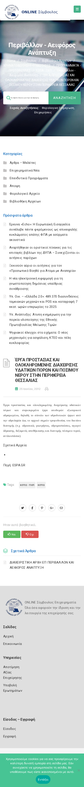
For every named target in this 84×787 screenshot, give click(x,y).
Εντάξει (43, 779)
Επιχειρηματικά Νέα (24, 170)
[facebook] (32, 508)
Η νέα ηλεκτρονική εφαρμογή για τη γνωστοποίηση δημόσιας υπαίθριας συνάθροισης (36, 284)
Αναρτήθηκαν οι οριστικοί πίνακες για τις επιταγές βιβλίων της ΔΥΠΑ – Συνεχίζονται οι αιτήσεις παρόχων (44, 253)
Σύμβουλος (29, 60)
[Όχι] (78, 772)
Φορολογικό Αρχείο (25, 194)
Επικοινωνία (12, 644)
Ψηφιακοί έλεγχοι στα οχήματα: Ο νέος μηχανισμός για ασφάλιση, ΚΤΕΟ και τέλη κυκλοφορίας (40, 338)
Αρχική (8, 636)
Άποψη (15, 186)
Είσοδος (9, 729)
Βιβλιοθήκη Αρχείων (56, 60)
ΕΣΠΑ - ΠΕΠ (44, 70)
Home (11, 60)
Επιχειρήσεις (43, 112)
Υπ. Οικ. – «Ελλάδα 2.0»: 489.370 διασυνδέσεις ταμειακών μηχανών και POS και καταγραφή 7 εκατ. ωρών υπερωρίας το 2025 (44, 302)
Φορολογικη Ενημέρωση (58, 107)
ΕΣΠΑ (41, 484)
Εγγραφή (9, 736)
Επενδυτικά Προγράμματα (29, 178)
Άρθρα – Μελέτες (23, 163)
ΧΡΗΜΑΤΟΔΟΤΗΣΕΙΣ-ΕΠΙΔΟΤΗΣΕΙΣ (27, 65)
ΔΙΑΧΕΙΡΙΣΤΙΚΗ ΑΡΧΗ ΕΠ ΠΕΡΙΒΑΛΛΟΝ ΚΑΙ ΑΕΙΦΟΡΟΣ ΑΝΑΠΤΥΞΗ (42, 565)
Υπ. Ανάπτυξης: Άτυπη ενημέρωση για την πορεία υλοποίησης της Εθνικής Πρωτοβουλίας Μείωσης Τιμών (40, 320)
